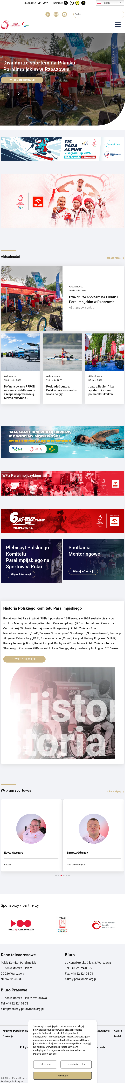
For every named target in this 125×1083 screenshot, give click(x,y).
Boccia (7, 864)
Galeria (118, 1030)
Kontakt (118, 1036)
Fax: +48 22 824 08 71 (79, 973)
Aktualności (76, 286)
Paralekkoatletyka (76, 864)
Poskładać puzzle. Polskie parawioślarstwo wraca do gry (62, 390)
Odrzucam (45, 1064)
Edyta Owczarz (13, 852)
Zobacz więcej (114, 258)
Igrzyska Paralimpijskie (16, 1030)
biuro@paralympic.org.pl (81, 979)
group (19, 1081)
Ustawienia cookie (76, 1064)
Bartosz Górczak (77, 852)
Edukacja (7, 1036)
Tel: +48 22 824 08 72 (78, 968)
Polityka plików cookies (44, 1053)
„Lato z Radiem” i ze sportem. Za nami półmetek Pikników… (101, 390)
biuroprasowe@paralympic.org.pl (22, 1009)
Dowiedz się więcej (24, 659)
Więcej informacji (22, 80)
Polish (106, 2)
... (94, 307)
